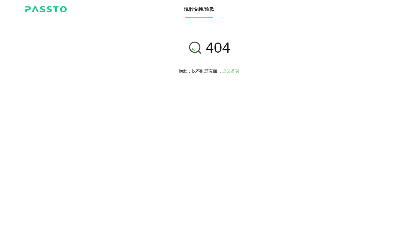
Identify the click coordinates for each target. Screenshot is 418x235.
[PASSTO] (46, 9)
